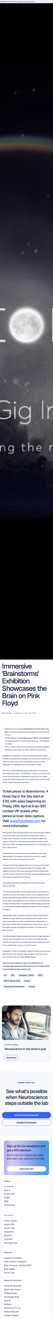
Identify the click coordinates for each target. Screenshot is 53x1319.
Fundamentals (10, 1293)
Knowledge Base (11, 1297)
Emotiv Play (9, 1272)
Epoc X (7, 1190)
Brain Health (9, 1269)
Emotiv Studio (10, 1220)
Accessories (9, 1205)
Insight (7, 1197)
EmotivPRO (9, 1224)
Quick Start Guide (12, 1289)
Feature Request (11, 1311)
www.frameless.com (25, 821)
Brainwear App (10, 1243)
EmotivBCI (9, 1232)
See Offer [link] (27, 2)
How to (7, 1300)
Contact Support (11, 1315)
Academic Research (13, 1258)
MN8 (6, 1201)
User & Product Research (15, 1261)
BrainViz (8, 1235)
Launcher (8, 1239)
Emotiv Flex (9, 1194)
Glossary (8, 1304)
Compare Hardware (12, 1285)
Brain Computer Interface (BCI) (17, 1265)
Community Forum (12, 1308)
